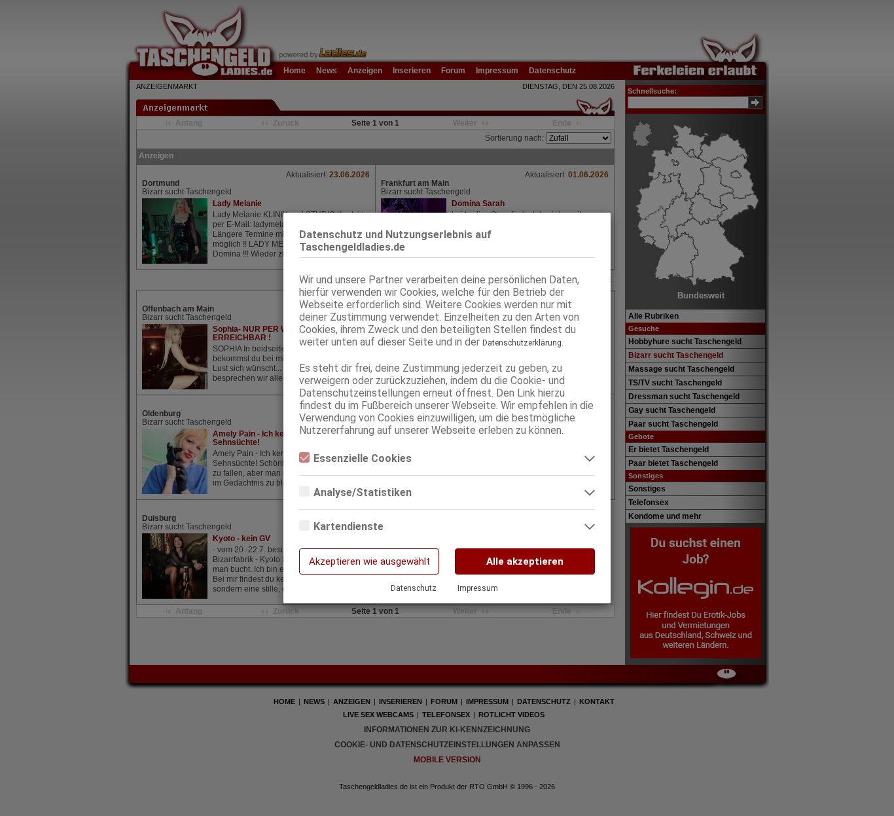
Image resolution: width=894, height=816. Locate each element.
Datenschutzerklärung (522, 342)
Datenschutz (414, 588)
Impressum (477, 588)
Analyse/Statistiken (362, 492)
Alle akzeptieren (524, 561)
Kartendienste (348, 526)
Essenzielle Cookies (362, 458)
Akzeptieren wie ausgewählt (369, 561)
